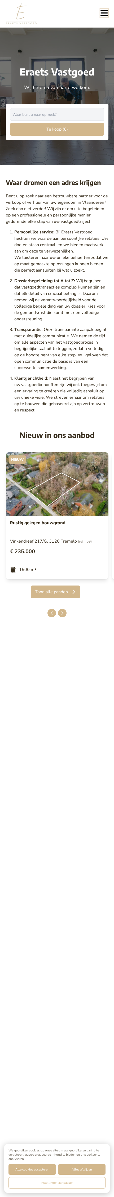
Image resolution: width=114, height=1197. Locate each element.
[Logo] (27, 13)
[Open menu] (104, 13)
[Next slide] (62, 613)
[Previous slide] (51, 613)
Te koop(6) (57, 129)
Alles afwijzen (82, 1169)
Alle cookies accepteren (32, 1169)
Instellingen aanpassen (57, 1183)
